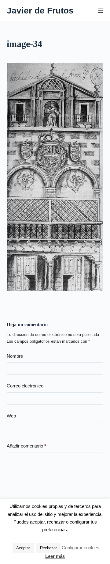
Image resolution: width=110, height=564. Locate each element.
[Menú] (100, 10)
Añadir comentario (26, 445)
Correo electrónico (25, 385)
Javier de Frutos (40, 10)
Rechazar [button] (48, 548)
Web (11, 415)
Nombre (15, 356)
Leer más (55, 556)
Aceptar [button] (23, 548)
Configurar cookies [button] (80, 547)
